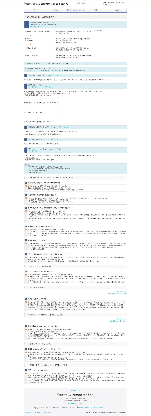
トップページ (34, 10)
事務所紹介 (55, 10)
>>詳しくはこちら (35, 26)
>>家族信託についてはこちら (117, 321)
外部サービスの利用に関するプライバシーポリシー (38, 412)
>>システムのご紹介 (46, 87)
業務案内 (96, 10)
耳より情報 (116, 10)
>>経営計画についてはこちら (117, 293)
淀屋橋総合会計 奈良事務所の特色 (75, 10)
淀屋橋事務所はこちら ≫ (75, 403)
